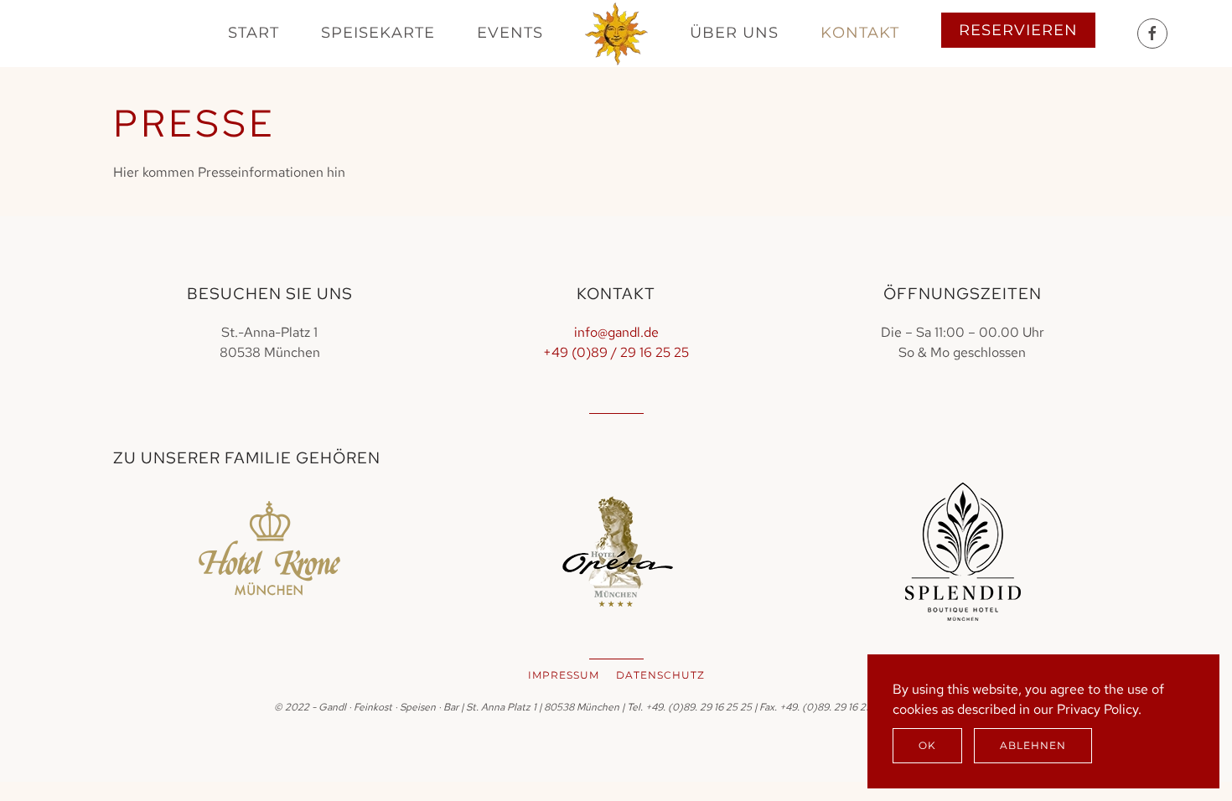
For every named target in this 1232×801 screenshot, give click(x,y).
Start (253, 32)
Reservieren (1018, 30)
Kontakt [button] (859, 32)
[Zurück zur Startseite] (616, 33)
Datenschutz (660, 675)
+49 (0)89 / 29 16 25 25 (616, 352)
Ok (927, 745)
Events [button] (510, 32)
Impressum (563, 675)
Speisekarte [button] (378, 32)
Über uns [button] (734, 32)
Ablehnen (1033, 745)
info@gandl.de (616, 332)
